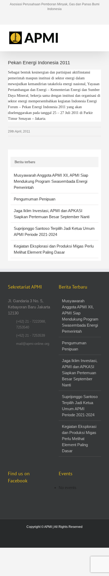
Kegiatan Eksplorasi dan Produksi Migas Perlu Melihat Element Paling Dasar (79, 438)
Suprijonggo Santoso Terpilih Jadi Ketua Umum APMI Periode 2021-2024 (80, 405)
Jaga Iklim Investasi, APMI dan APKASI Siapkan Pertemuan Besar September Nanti (79, 372)
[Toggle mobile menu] (99, 32)
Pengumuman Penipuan (34, 199)
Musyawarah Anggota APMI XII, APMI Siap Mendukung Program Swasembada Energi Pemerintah (51, 181)
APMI (48, 527)
